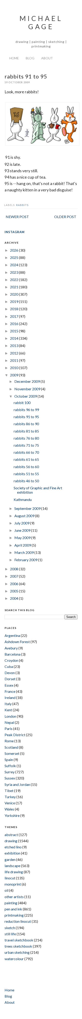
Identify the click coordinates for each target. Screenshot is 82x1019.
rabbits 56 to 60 (26, 466)
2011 (14, 360)
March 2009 (24, 552)
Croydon (11, 660)
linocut (10, 878)
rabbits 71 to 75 (26, 445)
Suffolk (10, 766)
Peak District (15, 734)
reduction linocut (18, 921)
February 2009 (26, 560)
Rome (9, 741)
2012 (14, 353)
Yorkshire (12, 815)
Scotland (11, 747)
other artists (14, 896)
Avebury (11, 648)
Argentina (12, 635)
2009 (14, 375)
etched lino (13, 847)
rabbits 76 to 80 (26, 438)
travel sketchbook (19, 940)
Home (14, 58)
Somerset (12, 753)
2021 (14, 287)
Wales (9, 809)
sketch (10, 927)
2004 (14, 598)
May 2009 (22, 537)
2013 (14, 345)
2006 (14, 583)
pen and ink (13, 909)
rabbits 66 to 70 (26, 452)
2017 (14, 316)
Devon (10, 672)
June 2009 (22, 530)
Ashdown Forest (17, 641)
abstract (11, 834)
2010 (14, 367)
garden (10, 859)
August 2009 (24, 515)
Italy (8, 703)
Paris (9, 728)
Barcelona (12, 654)
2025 (14, 257)
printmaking (14, 915)
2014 (14, 338)
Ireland (10, 697)
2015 (14, 331)
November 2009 (27, 389)
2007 (14, 576)
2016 (14, 323)
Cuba (9, 666)
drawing (11, 841)
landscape (12, 865)
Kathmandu (23, 499)
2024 (14, 265)
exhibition (12, 853)
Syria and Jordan (17, 784)
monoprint (13, 884)
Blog (30, 58)
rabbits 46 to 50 (26, 481)
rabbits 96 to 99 (26, 409)
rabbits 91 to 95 (26, 416)
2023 (14, 272)
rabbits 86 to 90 (26, 424)
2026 (14, 250)
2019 (14, 301)
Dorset (10, 679)
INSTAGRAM (15, 232)
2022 (14, 279)
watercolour (14, 958)
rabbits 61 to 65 (26, 459)
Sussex (10, 778)
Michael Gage (41, 22)
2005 (14, 591)
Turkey (10, 797)
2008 (14, 569)
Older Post (65, 216)
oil (6, 890)
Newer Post (17, 216)
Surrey (10, 772)
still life (10, 934)
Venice (10, 803)
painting (11, 903)
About (47, 58)
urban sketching (17, 952)
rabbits (22, 204)
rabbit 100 (22, 402)
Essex (9, 685)
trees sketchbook (18, 946)
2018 (14, 309)
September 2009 (27, 508)
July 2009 (22, 523)
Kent (8, 710)
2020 (14, 294)
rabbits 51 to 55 (26, 474)
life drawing (14, 872)
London (10, 716)
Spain (9, 759)
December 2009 (27, 381)
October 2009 (26, 396)
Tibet (9, 790)
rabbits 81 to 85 (26, 431)
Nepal (9, 722)
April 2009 (23, 545)
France (10, 691)
